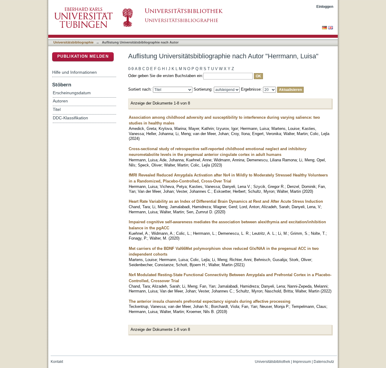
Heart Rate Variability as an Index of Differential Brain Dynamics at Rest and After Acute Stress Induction (226, 201)
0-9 (131, 68)
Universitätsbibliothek (272, 362)
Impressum (302, 362)
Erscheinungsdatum (72, 93)
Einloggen (324, 6)
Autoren (60, 101)
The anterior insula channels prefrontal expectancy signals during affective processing (209, 301)
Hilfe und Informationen (74, 72)
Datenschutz (324, 362)
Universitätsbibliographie (73, 42)
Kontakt (57, 362)
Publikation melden (83, 56)
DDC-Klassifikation (70, 118)
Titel (57, 109)
